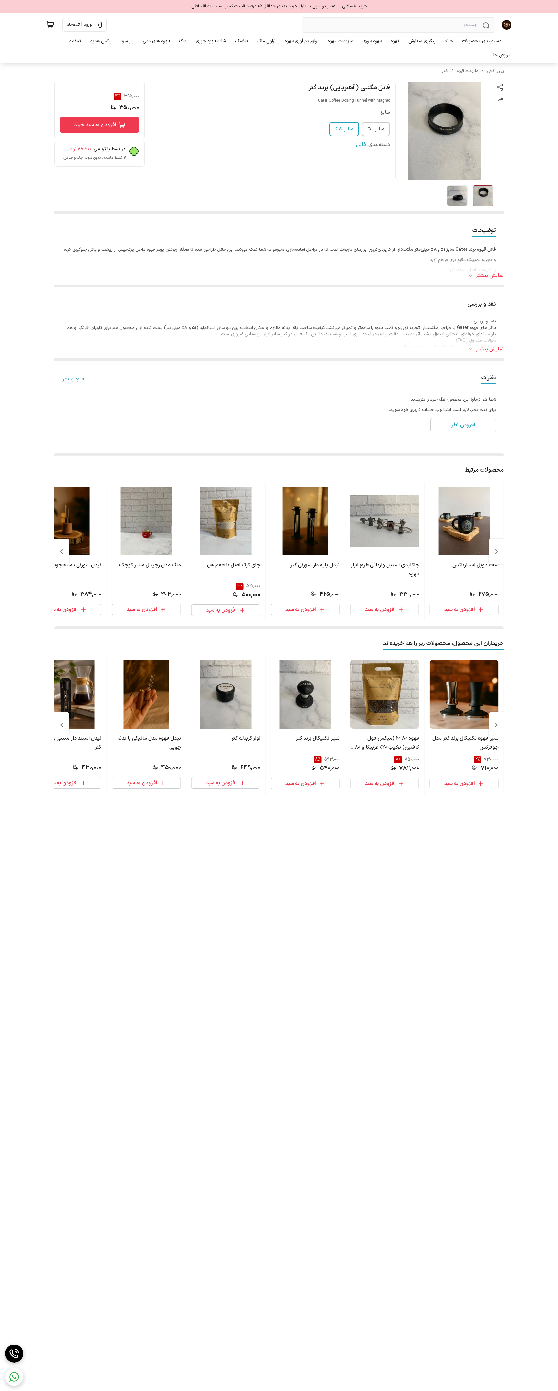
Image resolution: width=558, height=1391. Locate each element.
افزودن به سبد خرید (95, 125)
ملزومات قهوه (467, 71)
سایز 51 (375, 129)
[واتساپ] (14, 1377)
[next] (61, 551)
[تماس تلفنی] (14, 1354)
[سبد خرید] (50, 25)
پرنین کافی (495, 71)
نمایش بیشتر (490, 275)
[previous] (496, 551)
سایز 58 (344, 129)
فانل (444, 71)
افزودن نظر (74, 379)
